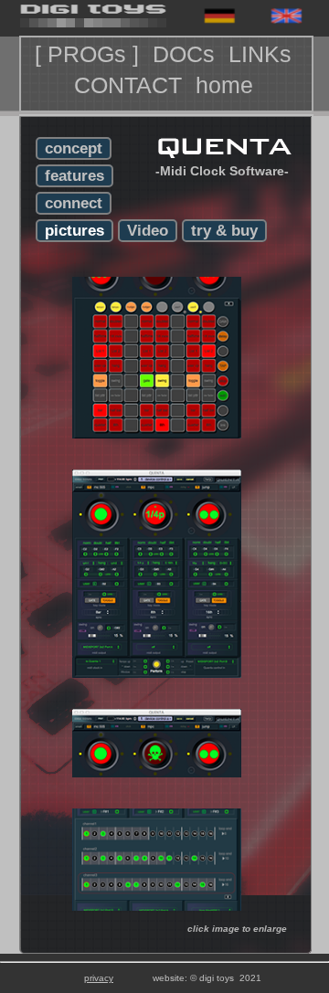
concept (73, 148)
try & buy (224, 230)
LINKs (263, 54)
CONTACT (131, 85)
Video (147, 230)
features (74, 176)
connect (73, 203)
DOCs (187, 54)
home (228, 85)
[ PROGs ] (90, 54)
